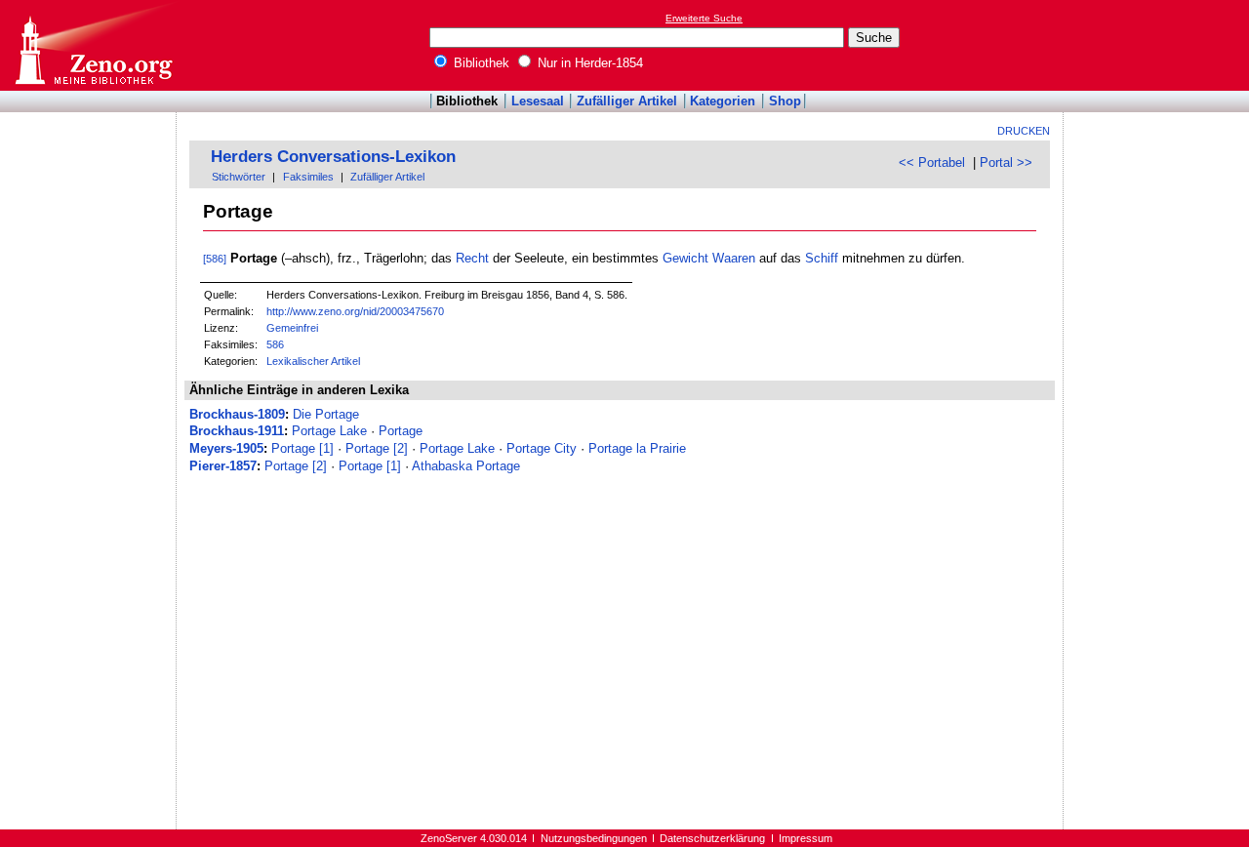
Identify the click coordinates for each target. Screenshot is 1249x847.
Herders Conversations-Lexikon (333, 156)
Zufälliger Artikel (627, 101)
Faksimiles (308, 176)
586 (275, 344)
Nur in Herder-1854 (588, 63)
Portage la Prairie (637, 448)
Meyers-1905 (226, 448)
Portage (401, 431)
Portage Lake (329, 431)
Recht (472, 258)
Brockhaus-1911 (236, 431)
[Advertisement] (1159, 45)
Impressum (805, 838)
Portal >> (1006, 162)
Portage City (541, 448)
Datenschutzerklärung (712, 838)
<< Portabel (932, 162)
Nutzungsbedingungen (594, 838)
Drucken (1023, 131)
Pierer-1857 (223, 466)
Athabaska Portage (466, 466)
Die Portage (326, 414)
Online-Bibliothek (92, 45)
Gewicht (685, 258)
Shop (785, 101)
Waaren (733, 258)
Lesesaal (537, 101)
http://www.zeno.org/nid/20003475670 (355, 311)
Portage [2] (376, 448)
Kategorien (722, 101)
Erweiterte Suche (704, 18)
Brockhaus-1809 (237, 414)
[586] (214, 258)
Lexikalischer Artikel (313, 361)
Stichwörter (238, 176)
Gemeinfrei (292, 328)
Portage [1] (302, 448)
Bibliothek (479, 63)
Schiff (821, 258)
